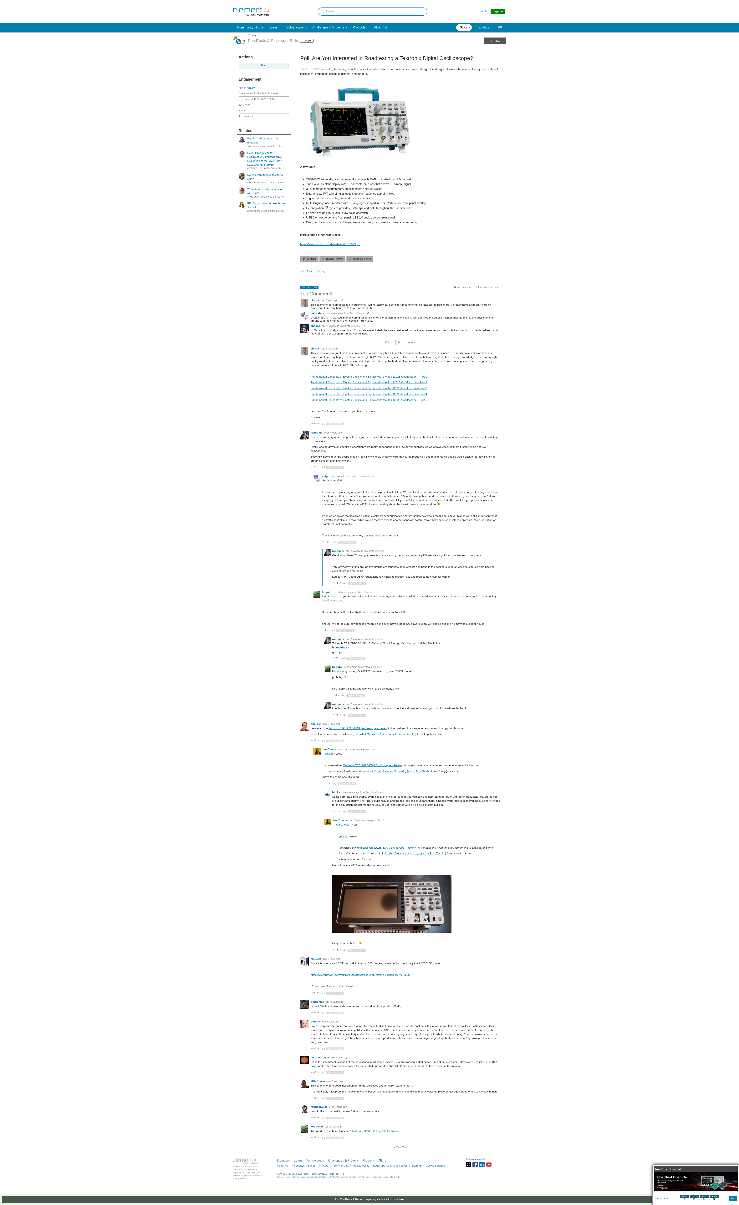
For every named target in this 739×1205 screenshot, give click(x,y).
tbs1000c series (362, 259)
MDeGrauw (318, 1081)
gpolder (316, 723)
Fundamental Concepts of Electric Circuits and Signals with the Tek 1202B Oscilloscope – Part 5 (369, 399)
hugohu (327, 592)
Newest (411, 342)
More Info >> (340, 647)
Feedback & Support (304, 1165)
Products (253, 35)
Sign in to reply (309, 287)
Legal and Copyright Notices (390, 1165)
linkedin (482, 1164)
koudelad (317, 1126)
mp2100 (316, 958)
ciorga (315, 300)
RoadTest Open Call (668, 1169)
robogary (359, 313)
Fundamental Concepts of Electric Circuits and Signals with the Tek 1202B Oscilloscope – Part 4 (369, 394)
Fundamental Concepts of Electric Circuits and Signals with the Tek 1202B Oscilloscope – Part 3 (369, 388)
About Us (282, 1165)
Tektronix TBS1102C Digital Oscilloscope (376, 1130)
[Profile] (499, 27)
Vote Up (312, 423)
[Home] (251, 11)
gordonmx (318, 1001)
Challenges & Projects (343, 1160)
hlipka (336, 792)
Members (283, 1160)
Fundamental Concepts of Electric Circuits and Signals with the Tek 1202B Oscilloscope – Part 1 (369, 376)
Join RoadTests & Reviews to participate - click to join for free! (369, 1199)
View (733, 1198)
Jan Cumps (330, 749)
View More (401, 1147)
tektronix (312, 259)
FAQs (324, 1165)
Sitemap (417, 1165)
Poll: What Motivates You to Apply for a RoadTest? (384, 734)
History (321, 271)
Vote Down (318, 423)
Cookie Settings (435, 1165)
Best (399, 342)
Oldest (388, 342)
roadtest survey (335, 259)
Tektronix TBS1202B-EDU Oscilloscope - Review (358, 728)
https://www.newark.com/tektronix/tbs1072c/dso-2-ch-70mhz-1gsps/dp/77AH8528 (360, 974)
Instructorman (320, 1057)
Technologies (315, 1160)
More (308, 40)
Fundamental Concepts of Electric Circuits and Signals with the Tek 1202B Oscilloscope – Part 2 (369, 382)
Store (382, 1160)
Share (263, 65)
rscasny (251, 88)
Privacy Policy (360, 1165)
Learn (298, 1160)
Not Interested (661, 1198)
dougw (315, 1021)
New (497, 40)
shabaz (316, 325)
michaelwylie (319, 1106)
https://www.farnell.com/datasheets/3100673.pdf (330, 244)
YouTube (489, 1164)
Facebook (475, 1164)
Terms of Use (340, 1165)
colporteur (318, 313)
